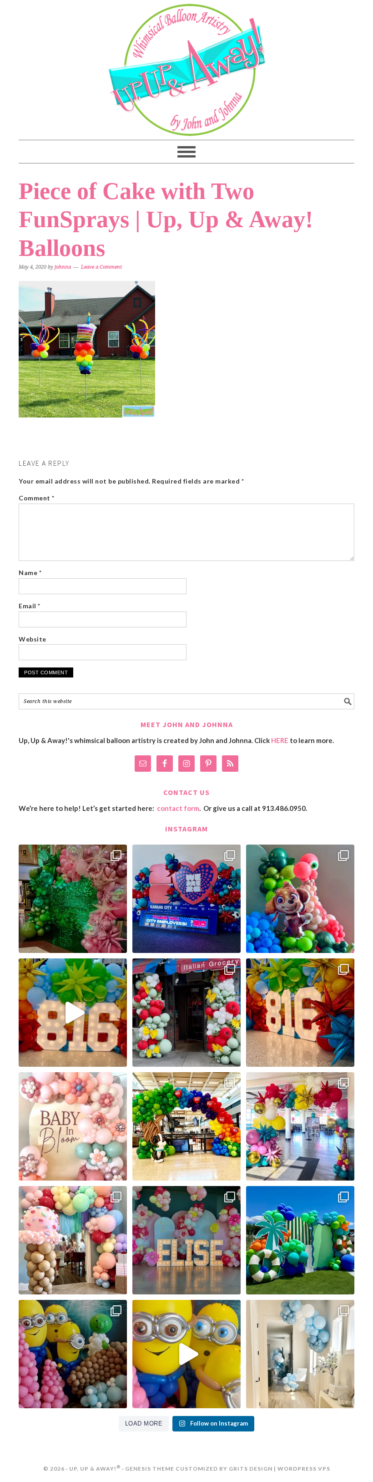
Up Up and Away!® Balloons (186, 70)
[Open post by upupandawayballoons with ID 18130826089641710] (186, 1012)
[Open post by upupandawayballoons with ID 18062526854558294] (186, 1240)
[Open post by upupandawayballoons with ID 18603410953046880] (300, 1126)
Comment (37, 498)
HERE (279, 740)
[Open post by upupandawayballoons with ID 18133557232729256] (73, 899)
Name (30, 572)
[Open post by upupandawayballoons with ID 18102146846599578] (300, 1240)
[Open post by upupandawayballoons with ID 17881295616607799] (300, 1354)
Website (32, 639)
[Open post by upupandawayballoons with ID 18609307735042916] (186, 1354)
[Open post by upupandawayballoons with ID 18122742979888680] (73, 1012)
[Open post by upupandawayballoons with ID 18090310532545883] (300, 899)
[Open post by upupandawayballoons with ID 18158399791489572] (300, 1012)
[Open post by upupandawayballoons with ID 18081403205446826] (73, 1354)
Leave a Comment (101, 267)
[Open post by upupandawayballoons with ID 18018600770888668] (73, 1240)
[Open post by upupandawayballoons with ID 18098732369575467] (186, 899)
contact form (178, 808)
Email (29, 606)
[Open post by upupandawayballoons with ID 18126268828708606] (186, 1126)
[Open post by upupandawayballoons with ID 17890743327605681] (73, 1126)
